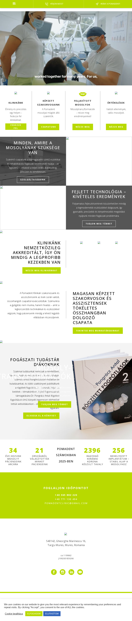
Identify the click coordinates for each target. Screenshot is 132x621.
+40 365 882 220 (66, 494)
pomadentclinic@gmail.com (66, 503)
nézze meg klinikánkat (41, 270)
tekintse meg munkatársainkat (98, 330)
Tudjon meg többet (54, 404)
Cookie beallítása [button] (14, 613)
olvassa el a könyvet (41, 415)
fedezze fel (15, 127)
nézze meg (83, 126)
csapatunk (48, 126)
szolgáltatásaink (33, 179)
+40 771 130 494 (66, 499)
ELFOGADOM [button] (34, 613)
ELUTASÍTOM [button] (52, 613)
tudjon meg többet (99, 223)
